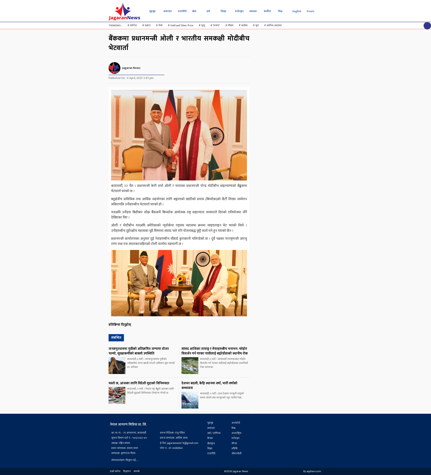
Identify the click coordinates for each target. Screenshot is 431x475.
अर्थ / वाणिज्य (213, 433)
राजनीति (182, 11)
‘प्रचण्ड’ (215, 25)
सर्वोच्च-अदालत (273, 25)
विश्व (280, 11)
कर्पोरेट (267, 11)
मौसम (229, 25)
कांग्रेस (243, 25)
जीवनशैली (236, 453)
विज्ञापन (127, 471)
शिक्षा (223, 11)
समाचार (167, 11)
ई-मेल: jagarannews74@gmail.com (179, 443)
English (296, 11)
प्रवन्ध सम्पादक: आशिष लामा (174, 438)
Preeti (310, 11)
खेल (194, 11)
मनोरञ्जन (239, 11)
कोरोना (132, 25)
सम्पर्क (137, 471)
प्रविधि (234, 448)
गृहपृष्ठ (152, 11)
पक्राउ (146, 25)
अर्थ (208, 11)
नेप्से (159, 25)
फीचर (234, 443)
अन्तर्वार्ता (235, 423)
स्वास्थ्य (253, 11)
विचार (210, 438)
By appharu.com (312, 471)
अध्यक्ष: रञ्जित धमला (120, 443)
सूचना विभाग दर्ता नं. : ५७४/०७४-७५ (129, 438)
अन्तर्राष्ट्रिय (236, 433)
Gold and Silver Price (180, 25)
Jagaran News (131, 68)
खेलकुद (211, 443)
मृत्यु (202, 25)
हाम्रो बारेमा (115, 471)
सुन (256, 25)
